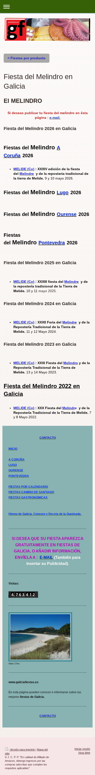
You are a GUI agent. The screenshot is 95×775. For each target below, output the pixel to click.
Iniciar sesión (82, 748)
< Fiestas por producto (27, 58)
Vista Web (84, 752)
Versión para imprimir (22, 749)
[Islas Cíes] (40, 636)
